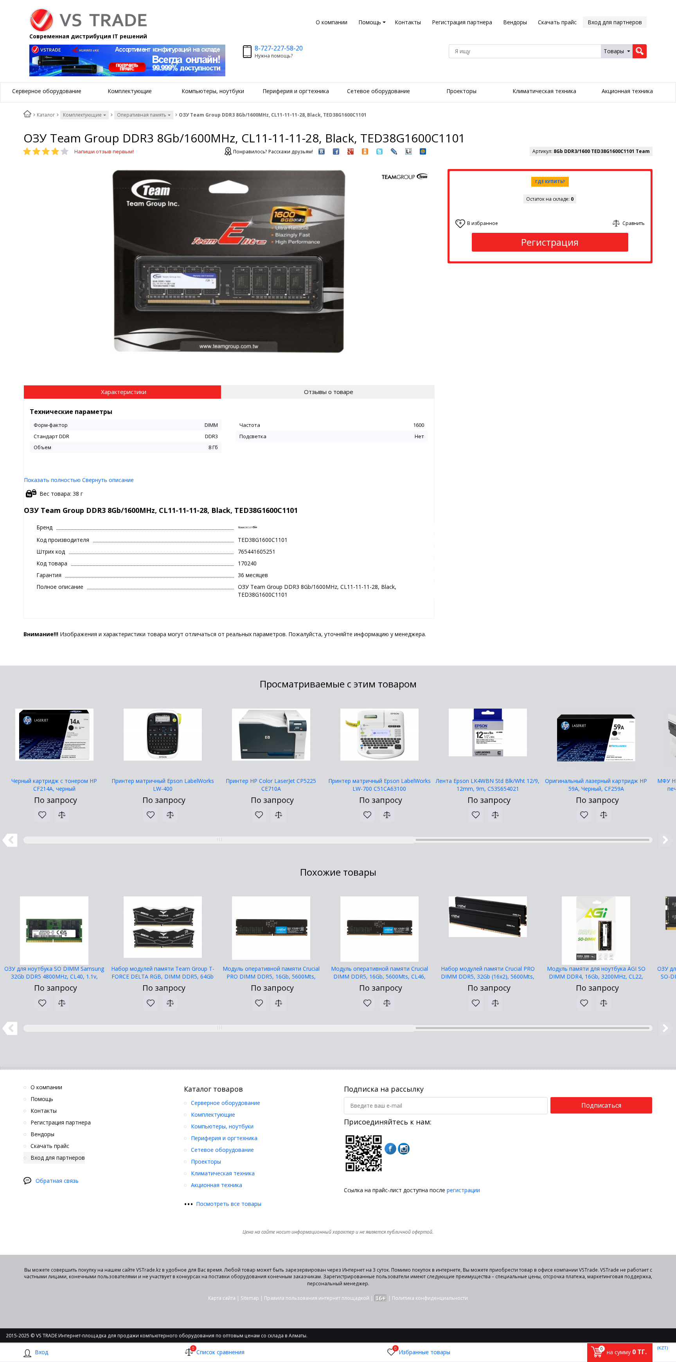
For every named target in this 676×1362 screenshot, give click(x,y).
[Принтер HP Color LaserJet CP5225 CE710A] (271, 738)
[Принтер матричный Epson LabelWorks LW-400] (162, 738)
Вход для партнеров (615, 22)
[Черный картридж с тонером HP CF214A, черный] (54, 738)
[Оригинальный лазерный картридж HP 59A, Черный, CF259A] (596, 738)
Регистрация (550, 242)
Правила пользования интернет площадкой (316, 1298)
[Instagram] (404, 1149)
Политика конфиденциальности (430, 1298)
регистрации (463, 1190)
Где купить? (550, 181)
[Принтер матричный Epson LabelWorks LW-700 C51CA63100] (379, 738)
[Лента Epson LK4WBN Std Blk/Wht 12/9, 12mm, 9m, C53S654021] (487, 738)
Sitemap (250, 1298)
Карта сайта (222, 1298)
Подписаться (601, 1105)
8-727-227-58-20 (279, 48)
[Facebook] (390, 1149)
